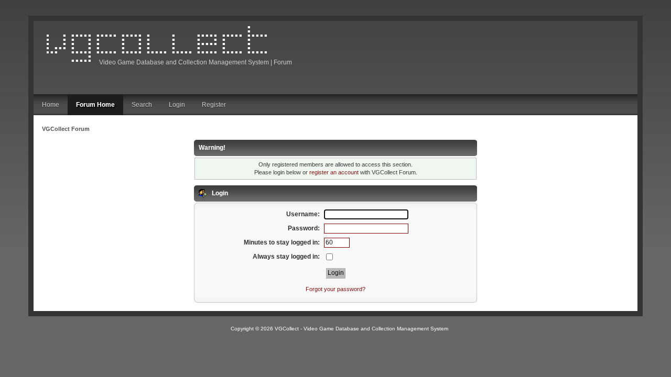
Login (177, 104)
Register (214, 104)
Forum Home (95, 104)
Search (142, 104)
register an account (334, 172)
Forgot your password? (335, 289)
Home (50, 104)
